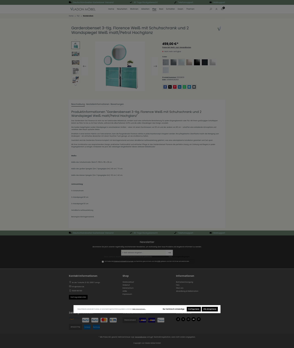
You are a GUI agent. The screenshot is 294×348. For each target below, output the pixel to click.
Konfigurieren (193, 309)
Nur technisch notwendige (173, 309)
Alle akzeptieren (209, 309)
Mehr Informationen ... (139, 309)
